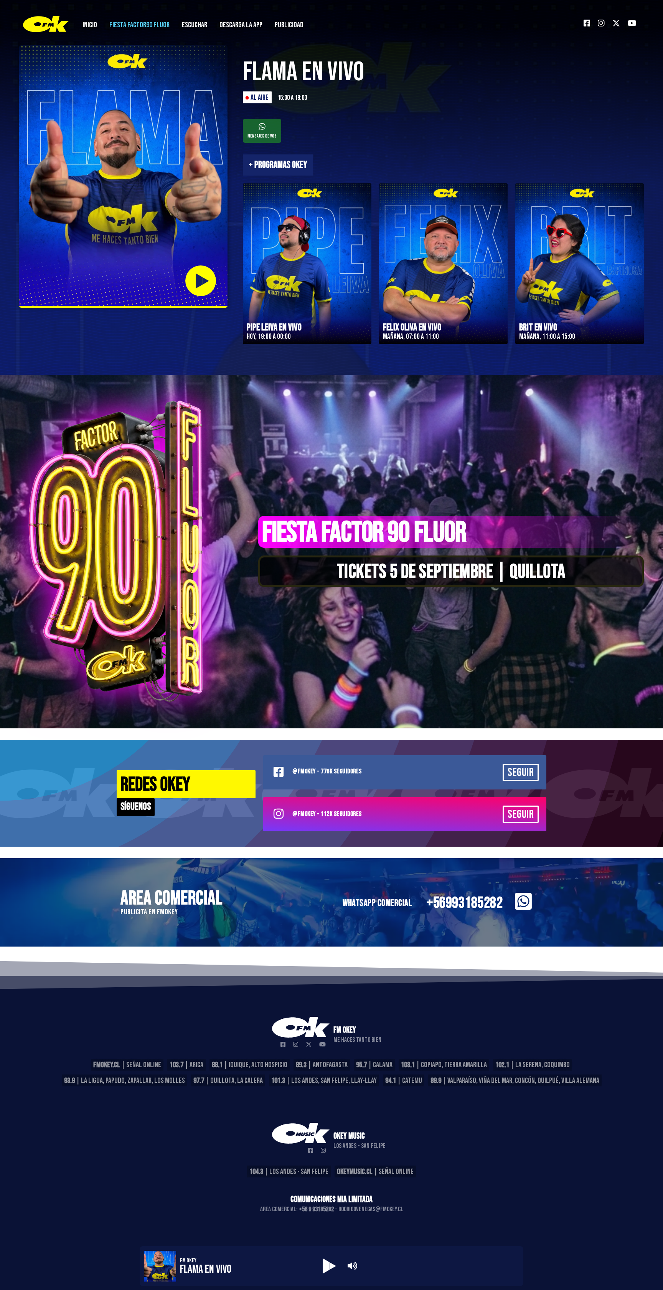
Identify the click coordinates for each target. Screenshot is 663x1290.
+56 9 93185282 (316, 1209)
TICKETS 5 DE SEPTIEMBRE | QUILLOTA (451, 572)
